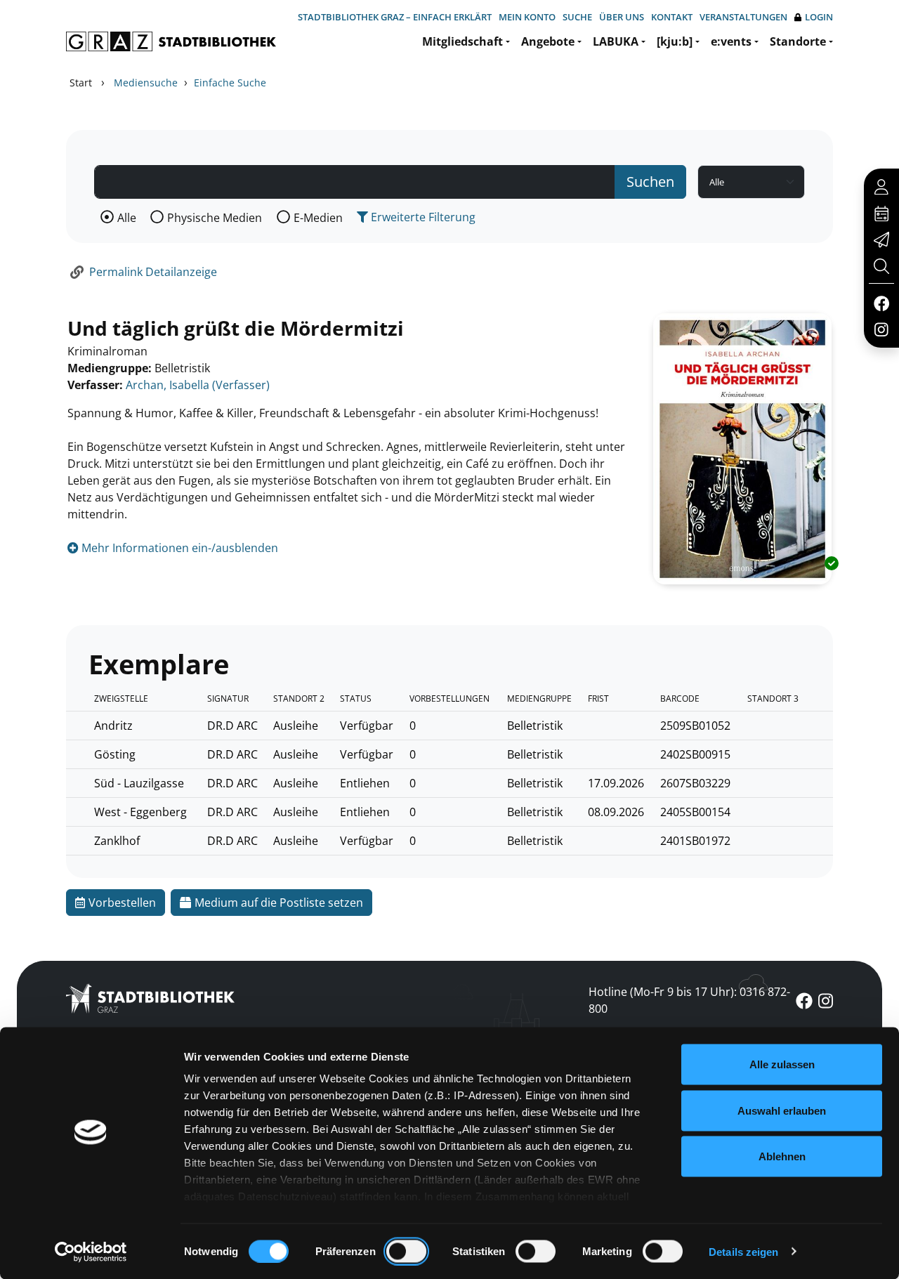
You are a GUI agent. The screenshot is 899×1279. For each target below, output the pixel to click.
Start (81, 82)
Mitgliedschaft (462, 41)
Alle (126, 217)
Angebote (548, 41)
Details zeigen (743, 1251)
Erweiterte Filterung (421, 217)
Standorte (798, 41)
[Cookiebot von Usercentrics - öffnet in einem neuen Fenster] (90, 1251)
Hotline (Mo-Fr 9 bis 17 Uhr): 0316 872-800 (689, 1000)
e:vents (731, 41)
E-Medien (318, 217)
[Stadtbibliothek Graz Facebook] (881, 302)
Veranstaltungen (743, 17)
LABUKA (615, 41)
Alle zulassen (782, 1064)
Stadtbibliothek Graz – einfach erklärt (395, 17)
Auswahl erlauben (781, 1110)
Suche (577, 17)
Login (819, 17)
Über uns (621, 17)
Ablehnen (782, 1156)
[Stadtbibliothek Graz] (171, 41)
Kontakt (672, 17)
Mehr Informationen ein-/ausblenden (178, 548)
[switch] (406, 1251)
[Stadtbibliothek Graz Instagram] (881, 328)
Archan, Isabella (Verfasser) (198, 385)
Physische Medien (214, 217)
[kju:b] (675, 41)
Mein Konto (527, 17)
